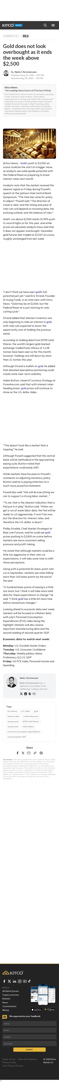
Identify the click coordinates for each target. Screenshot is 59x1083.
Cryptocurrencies (10, 994)
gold (38, 292)
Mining (5, 1010)
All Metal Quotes (10, 991)
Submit (29, 1049)
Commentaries (9, 1006)
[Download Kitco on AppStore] (36, 1010)
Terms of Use (8, 1059)
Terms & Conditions (27, 1059)
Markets (6, 998)
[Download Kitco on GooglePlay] (50, 1010)
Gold (23, 163)
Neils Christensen (26, 71)
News (5, 1002)
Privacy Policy (9, 1062)
